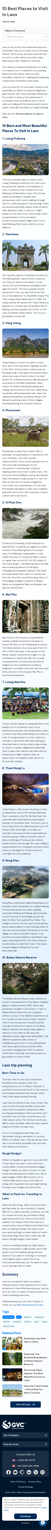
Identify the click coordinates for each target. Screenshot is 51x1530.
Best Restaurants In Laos (30, 1304)
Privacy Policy (34, 1481)
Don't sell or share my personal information (25, 1492)
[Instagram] (42, 1472)
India (36, 1322)
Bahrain (6, 1322)
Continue (25, 1516)
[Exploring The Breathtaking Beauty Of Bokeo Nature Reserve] (12, 1359)
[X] (35, 1472)
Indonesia (17, 1322)
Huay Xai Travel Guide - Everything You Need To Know (36, 1389)
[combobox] (6, 36)
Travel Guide (8, 1317)
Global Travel (8, 1326)
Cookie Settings (25, 1487)
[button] (43, 1522)
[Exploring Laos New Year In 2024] (12, 1343)
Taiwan (44, 1322)
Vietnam (27, 1322)
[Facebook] (8, 1472)
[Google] (22, 1472)
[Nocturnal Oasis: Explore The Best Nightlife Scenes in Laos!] (12, 1375)
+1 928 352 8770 (26, 1460)
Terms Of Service (18, 1481)
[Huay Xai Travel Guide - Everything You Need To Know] (12, 1390)
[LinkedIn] (29, 1472)
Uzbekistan (39, 1317)
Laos (19, 1317)
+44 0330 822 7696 (28, 1465)
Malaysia (27, 1317)
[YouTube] (15, 1472)
